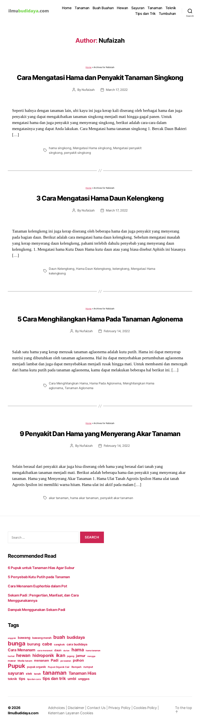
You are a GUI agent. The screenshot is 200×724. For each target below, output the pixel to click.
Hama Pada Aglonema (105, 383)
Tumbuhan (167, 14)
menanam (41, 660)
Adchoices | (58, 708)
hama (77, 649)
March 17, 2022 (117, 90)
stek (29, 673)
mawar (12, 660)
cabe (47, 643)
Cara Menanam (21, 650)
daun (57, 650)
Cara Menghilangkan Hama (68, 383)
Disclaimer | (77, 708)
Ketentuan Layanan (64, 713)
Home (66, 8)
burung (33, 644)
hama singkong (60, 148)
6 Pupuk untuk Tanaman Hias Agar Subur (41, 568)
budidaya (76, 637)
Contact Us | (97, 708)
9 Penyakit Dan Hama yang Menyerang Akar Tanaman (100, 434)
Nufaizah (88, 90)
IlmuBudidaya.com (23, 713)
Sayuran (138, 8)
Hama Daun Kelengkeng (93, 269)
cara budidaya (77, 644)
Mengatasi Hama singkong (92, 148)
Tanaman (82, 8)
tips (22, 678)
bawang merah (42, 637)
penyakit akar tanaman (116, 498)
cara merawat (45, 650)
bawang (24, 638)
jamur (80, 656)
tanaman (55, 672)
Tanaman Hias (82, 673)
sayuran (16, 673)
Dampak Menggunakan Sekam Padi (36, 610)
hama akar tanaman (84, 498)
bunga (16, 643)
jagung (70, 656)
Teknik (170, 8)
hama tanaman (93, 650)
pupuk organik (36, 666)
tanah (37, 673)
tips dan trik (54, 678)
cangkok (59, 644)
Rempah (76, 666)
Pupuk (16, 665)
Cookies (86, 713)
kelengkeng (120, 269)
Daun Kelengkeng (61, 269)
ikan (60, 655)
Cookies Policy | (146, 708)
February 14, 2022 (117, 331)
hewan (23, 655)
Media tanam (25, 660)
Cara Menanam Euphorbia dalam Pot (37, 586)
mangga (91, 656)
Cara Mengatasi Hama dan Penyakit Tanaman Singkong (100, 77)
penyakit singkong (77, 153)
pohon (78, 660)
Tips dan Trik (145, 14)
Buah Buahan (103, 8)
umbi (72, 678)
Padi (54, 660)
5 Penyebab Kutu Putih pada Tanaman (39, 577)
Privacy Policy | (120, 708)
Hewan (122, 8)
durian (66, 650)
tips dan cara (34, 679)
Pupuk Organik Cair (59, 667)
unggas (83, 679)
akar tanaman (59, 498)
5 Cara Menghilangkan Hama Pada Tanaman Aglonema (100, 319)
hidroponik (43, 655)
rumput (88, 666)
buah (59, 637)
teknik (12, 679)
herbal (11, 656)
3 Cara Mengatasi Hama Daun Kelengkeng (100, 198)
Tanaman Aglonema (79, 388)
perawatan (65, 660)
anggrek (12, 638)
